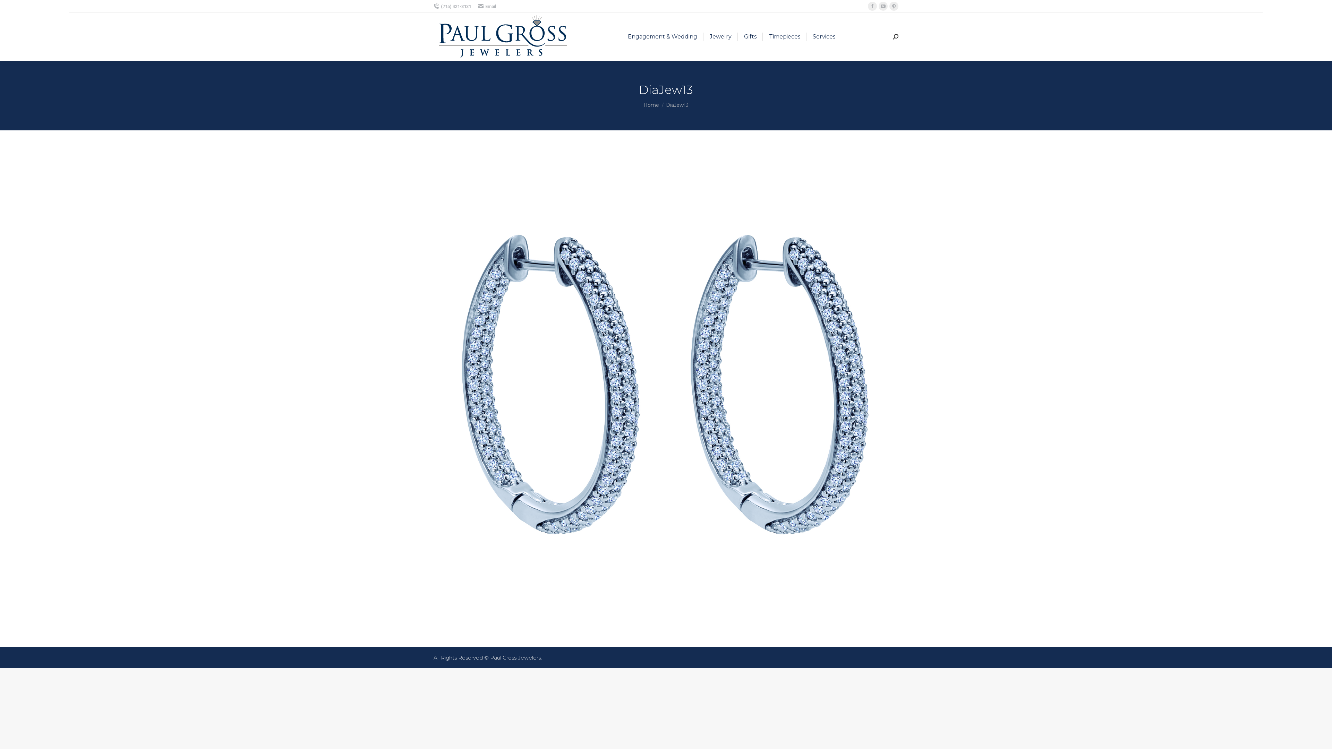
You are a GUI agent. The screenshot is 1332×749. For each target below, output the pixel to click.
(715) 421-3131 (456, 6)
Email (490, 6)
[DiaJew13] (666, 387)
